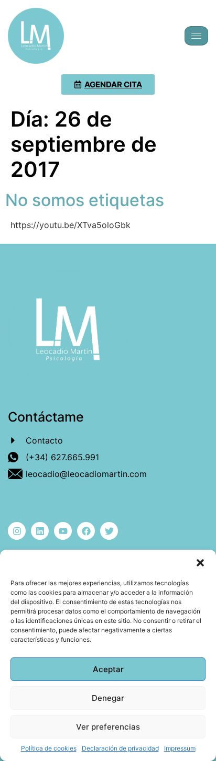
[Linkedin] (40, 531)
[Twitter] (109, 531)
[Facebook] (86, 531)
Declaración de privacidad (120, 748)
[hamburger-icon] (196, 36)
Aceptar (108, 669)
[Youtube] (63, 531)
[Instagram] (17, 531)
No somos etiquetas (84, 200)
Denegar (108, 698)
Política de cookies (49, 748)
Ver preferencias (108, 727)
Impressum (180, 748)
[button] (200, 563)
